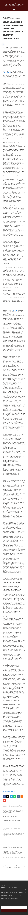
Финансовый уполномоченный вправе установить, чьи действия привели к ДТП (13, 805)
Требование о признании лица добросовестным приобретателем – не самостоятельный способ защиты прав (12, 852)
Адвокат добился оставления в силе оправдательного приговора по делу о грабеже (12, 828)
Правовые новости (14, 18)
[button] (14, 10)
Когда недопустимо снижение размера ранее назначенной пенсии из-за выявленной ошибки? (14, 834)
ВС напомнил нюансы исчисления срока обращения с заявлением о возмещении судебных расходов (13, 811)
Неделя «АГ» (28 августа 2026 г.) (10, 816)
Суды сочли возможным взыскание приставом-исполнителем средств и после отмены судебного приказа (13, 822)
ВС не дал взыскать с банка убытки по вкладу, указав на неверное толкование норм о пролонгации (14, 859)
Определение (7, 72)
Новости (5, 18)
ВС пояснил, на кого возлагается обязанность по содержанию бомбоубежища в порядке (14, 847)
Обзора (15, 310)
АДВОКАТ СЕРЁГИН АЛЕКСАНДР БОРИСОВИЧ (14, 5)
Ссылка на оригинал (9, 791)
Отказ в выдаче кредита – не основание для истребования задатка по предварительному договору (14, 841)
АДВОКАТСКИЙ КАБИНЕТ (14, 4)
